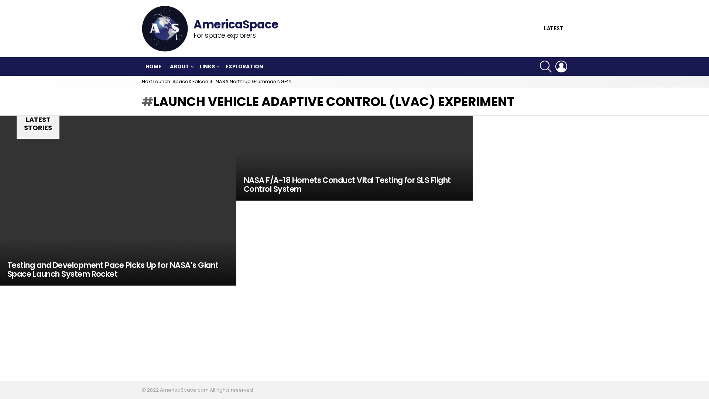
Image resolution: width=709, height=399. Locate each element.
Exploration (244, 66)
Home (153, 66)
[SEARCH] (546, 66)
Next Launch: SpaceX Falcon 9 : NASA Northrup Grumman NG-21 (216, 81)
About (179, 66)
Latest (554, 28)
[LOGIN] (561, 66)
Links (207, 66)
